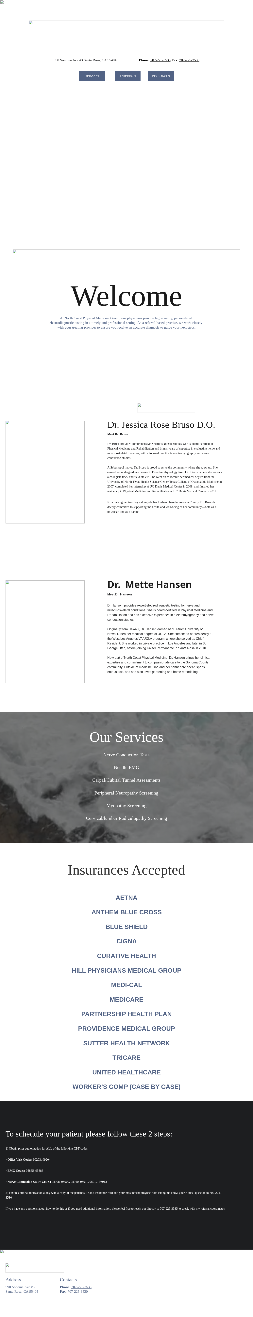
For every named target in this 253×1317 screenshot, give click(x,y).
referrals (128, 76)
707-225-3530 (189, 60)
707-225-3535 (160, 60)
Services (92, 76)
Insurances (161, 76)
